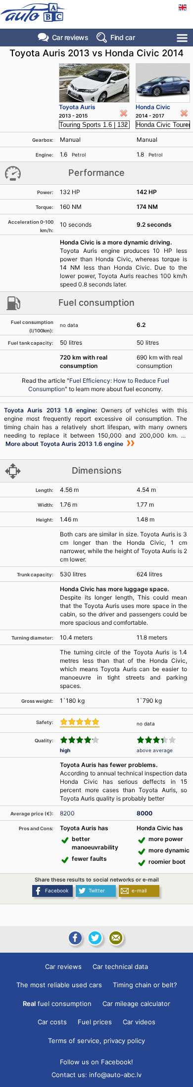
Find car (122, 37)
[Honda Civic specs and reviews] (163, 83)
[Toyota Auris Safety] (79, 722)
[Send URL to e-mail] (116, 938)
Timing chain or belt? (145, 985)
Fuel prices (95, 1022)
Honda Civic (153, 107)
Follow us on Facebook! (96, 1062)
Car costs (52, 1022)
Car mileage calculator (136, 1003)
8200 (67, 813)
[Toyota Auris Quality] (79, 740)
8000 (144, 813)
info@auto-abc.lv (115, 1075)
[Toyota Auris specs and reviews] (94, 83)
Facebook (56, 890)
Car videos (139, 1022)
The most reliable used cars (59, 985)
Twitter (97, 890)
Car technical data (120, 966)
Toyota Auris (77, 107)
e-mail (139, 890)
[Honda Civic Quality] (156, 740)
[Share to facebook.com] (74, 938)
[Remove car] (124, 113)
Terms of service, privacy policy (96, 1041)
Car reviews (70, 37)
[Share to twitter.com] (95, 938)
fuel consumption (57, 1003)
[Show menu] (183, 38)
